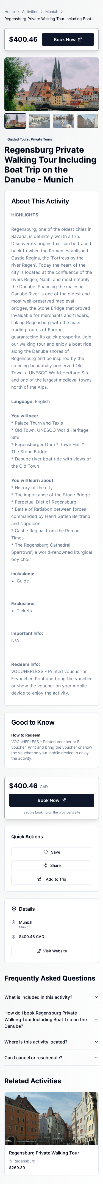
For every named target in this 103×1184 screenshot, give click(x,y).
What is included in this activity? (38, 997)
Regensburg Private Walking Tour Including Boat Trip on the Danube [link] (47, 19)
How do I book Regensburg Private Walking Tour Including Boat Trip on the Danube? (45, 1019)
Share (55, 865)
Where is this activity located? (35, 1042)
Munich (51, 11)
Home (9, 11)
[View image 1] (15, 121)
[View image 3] (64, 121)
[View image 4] (88, 121)
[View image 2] (40, 121)
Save (55, 852)
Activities (30, 11)
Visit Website (55, 951)
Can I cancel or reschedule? (33, 1057)
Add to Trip (56, 879)
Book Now (65, 39)
